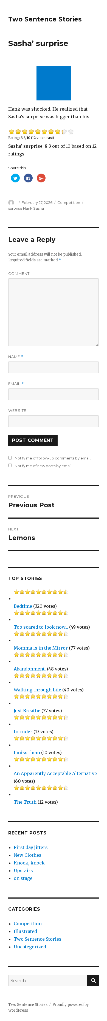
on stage (23, 878)
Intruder (23, 731)
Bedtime (23, 606)
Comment (19, 273)
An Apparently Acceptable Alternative (55, 773)
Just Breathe (27, 710)
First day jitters (31, 847)
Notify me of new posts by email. (43, 466)
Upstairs (23, 870)
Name (16, 356)
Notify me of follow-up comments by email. (53, 458)
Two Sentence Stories (45, 19)
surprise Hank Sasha (26, 208)
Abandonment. (30, 669)
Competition (68, 202)
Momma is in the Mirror (41, 648)
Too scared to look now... (41, 627)
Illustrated (25, 931)
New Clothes (27, 855)
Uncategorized (30, 946)
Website (17, 410)
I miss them (27, 752)
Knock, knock (29, 863)
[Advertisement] (55, 84)
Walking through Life (37, 689)
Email (16, 383)
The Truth (25, 802)
